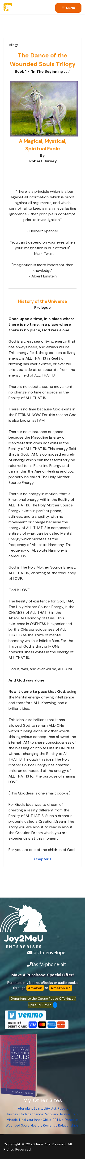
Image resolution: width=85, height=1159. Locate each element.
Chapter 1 (42, 859)
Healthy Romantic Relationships (55, 1125)
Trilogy (13, 45)
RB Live (58, 1120)
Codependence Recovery (38, 1114)
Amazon (35, 988)
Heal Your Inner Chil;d (35, 1120)
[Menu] (68, 8)
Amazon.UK (61, 988)
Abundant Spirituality (34, 1109)
